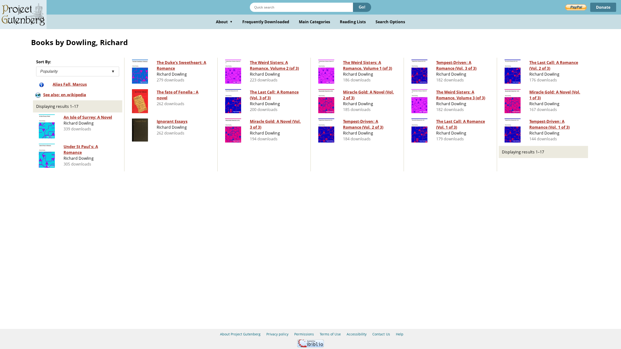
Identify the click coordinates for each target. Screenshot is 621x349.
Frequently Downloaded (265, 21)
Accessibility (357, 334)
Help (399, 334)
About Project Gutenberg (240, 334)
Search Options (390, 21)
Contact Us (381, 334)
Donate (603, 7)
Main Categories (314, 21)
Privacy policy (277, 334)
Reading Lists (353, 21)
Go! (362, 7)
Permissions (304, 334)
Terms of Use (330, 334)
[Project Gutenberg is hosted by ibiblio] (310, 346)
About (224, 21)
